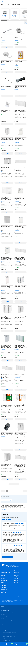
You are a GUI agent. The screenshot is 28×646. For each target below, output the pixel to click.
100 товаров (17, 113)
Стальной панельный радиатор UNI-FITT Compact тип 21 (6, 376)
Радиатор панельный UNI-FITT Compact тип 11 (20, 111)
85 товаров (17, 349)
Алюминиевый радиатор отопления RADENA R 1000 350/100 (20, 405)
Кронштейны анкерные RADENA (7, 38)
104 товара (17, 171)
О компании (3, 570)
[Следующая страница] (25, 491)
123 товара (3, 378)
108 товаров (17, 261)
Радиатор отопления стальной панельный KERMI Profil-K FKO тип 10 (21, 346)
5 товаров (3, 142)
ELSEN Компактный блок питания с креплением (7, 434)
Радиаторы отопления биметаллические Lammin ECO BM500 (20, 288)
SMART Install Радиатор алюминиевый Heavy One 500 (20, 317)
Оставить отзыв (8, 557)
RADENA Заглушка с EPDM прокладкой (6, 62)
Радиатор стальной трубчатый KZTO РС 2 (6, 465)
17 (20, 490)
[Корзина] (16, 644)
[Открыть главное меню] (1, 644)
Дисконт (16, 578)
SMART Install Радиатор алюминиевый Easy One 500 (7, 169)
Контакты (16, 572)
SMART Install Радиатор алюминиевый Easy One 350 (7, 140)
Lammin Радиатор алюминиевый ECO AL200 (19, 198)
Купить (7, 47)
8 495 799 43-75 (4, 585)
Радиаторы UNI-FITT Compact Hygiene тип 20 (20, 375)
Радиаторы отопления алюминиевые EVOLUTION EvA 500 (6, 317)
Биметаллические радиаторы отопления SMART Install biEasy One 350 (7, 228)
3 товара (3, 40)
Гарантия (3, 575)
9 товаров (3, 319)
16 (18, 490)
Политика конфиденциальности (19, 576)
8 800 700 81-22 (4, 587)
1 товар (2, 113)
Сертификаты (4, 580)
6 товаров (3, 201)
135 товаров (17, 468)
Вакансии (3, 578)
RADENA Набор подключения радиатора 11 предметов (20, 63)
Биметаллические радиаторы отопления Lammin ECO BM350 (6, 258)
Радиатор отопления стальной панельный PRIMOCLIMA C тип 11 (20, 258)
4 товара (16, 40)
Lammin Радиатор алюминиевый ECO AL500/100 (5, 288)
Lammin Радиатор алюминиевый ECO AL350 (19, 140)
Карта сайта (24, 594)
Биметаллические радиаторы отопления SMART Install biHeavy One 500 (20, 435)
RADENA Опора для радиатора (5, 111)
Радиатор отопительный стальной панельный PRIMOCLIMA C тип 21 (20, 465)
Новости (16, 580)
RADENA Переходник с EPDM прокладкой (20, 38)
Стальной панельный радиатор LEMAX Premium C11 (20, 169)
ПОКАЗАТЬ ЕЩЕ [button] (14, 484)
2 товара (3, 64)
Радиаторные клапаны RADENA (20, 87)
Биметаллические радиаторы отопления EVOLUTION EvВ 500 (6, 405)
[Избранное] (21, 644)
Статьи (16, 582)
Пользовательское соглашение (5, 573)
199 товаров (3, 466)
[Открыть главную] (3, 565)
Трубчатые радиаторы (6, 500)
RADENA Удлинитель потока (6, 87)
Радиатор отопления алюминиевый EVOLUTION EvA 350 (6, 198)
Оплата (16, 570)
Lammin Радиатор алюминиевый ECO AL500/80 (19, 228)
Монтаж (3, 582)
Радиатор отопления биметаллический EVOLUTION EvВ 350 (6, 346)
